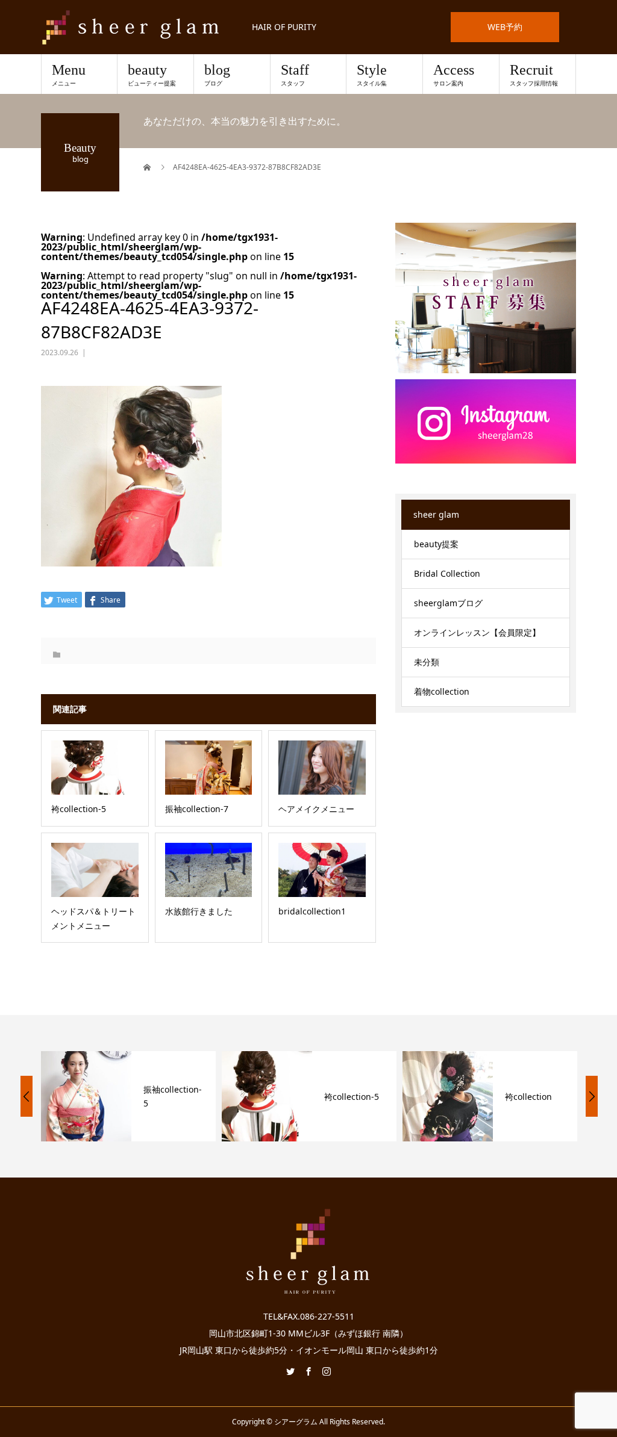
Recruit (534, 74)
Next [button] (592, 1096)
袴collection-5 (334, 1096)
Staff (295, 74)
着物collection (441, 691)
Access (453, 74)
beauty (152, 74)
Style (372, 74)
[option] (111, 1096)
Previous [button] (26, 1096)
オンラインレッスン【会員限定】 (477, 632)
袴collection (511, 1096)
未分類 (426, 662)
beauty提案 (436, 544)
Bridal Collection (447, 573)
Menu (69, 74)
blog (217, 74)
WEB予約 (504, 27)
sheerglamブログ (448, 603)
